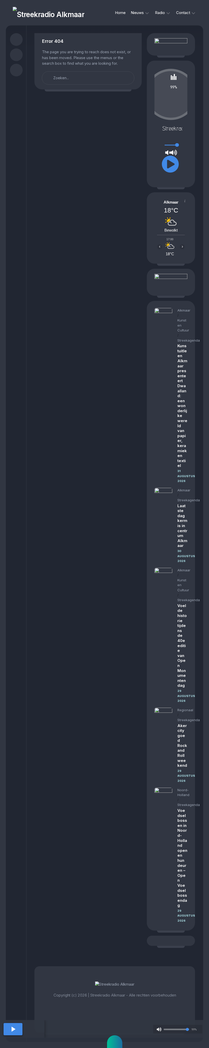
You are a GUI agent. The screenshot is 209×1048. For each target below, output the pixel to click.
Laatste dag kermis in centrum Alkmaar (182, 525)
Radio (160, 12)
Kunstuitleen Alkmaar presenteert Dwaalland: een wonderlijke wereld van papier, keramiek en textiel (182, 405)
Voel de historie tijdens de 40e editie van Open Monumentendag (182, 645)
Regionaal (185, 710)
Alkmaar (183, 310)
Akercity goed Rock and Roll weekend (182, 745)
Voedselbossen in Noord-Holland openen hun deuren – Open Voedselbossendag (182, 858)
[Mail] (16, 70)
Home (120, 12)
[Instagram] (16, 54)
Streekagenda (188, 340)
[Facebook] (16, 39)
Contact (183, 12)
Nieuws (137, 12)
